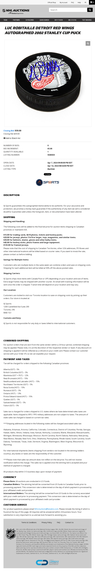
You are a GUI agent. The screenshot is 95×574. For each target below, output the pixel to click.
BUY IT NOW (59, 20)
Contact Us (69, 522)
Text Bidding (87, 20)
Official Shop (52, 2)
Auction (51, 169)
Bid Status (72, 20)
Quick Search (44, 20)
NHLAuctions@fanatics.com (46, 509)
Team (5, 20)
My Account (63, 2)
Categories (30, 20)
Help (79, 2)
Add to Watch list (12, 138)
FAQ (72, 2)
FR (85, 2)
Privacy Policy (47, 522)
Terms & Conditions (28, 522)
